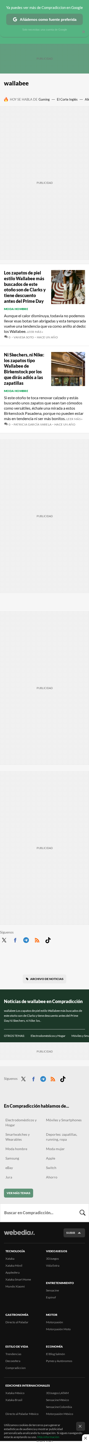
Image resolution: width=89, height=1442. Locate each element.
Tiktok (48, 939)
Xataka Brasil (13, 1400)
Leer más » (35, 332)
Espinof (51, 1297)
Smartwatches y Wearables (17, 1136)
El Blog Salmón (55, 1354)
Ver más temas (18, 1193)
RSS (37, 939)
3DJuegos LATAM (57, 1393)
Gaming (44, 99)
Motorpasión (54, 1322)
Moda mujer (55, 1149)
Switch (51, 1168)
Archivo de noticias (47, 979)
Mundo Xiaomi (15, 1286)
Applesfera (12, 1272)
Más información (48, 1437)
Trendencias (13, 1354)
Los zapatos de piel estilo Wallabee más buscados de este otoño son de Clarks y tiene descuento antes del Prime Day (25, 287)
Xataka (9, 1258)
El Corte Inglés (67, 99)
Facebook (15, 939)
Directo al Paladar (16, 1322)
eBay (9, 1168)
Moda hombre (16, 309)
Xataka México (14, 1393)
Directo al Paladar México (22, 1414)
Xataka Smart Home (18, 1279)
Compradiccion (15, 1368)
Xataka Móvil (13, 1265)
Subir (70, 1233)
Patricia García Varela (32, 424)
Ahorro (51, 1177)
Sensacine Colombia (59, 1407)
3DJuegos (52, 1258)
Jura (8, 1177)
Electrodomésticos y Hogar (48, 1036)
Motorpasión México (59, 1414)
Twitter (4, 939)
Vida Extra (52, 1265)
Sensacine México (57, 1400)
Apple (50, 1158)
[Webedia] (19, 1235)
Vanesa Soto (24, 337)
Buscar (82, 1212)
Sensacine (52, 1290)
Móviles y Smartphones (64, 1120)
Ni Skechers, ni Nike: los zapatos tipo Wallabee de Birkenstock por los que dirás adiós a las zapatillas (24, 369)
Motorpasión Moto (58, 1329)
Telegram (26, 939)
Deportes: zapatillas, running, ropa (61, 1136)
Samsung (12, 1158)
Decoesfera (12, 1361)
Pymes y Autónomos (59, 1361)
